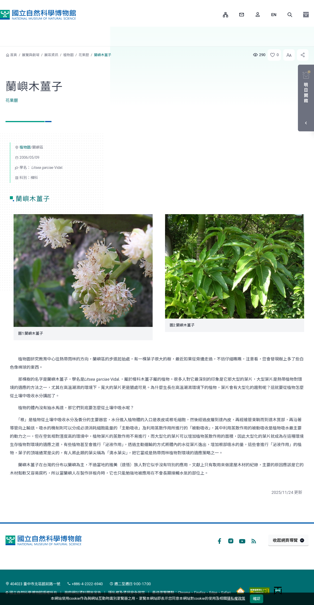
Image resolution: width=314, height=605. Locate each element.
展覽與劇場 (30, 55)
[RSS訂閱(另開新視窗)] (253, 540)
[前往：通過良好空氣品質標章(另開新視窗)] (240, 591)
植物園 (68, 55)
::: (216, 14)
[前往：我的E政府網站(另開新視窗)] (278, 591)
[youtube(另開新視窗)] (242, 540)
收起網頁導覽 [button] (285, 540)
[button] (289, 14)
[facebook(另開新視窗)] (219, 540)
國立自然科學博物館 (38, 14)
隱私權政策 (236, 598)
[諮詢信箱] (241, 14)
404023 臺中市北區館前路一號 (34, 584)
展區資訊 (51, 55)
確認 (256, 598)
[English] (273, 14)
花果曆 (84, 55)
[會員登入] (257, 14)
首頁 (13, 55)
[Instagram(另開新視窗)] (230, 540)
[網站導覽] (225, 14)
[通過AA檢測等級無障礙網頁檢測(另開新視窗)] (259, 591)
